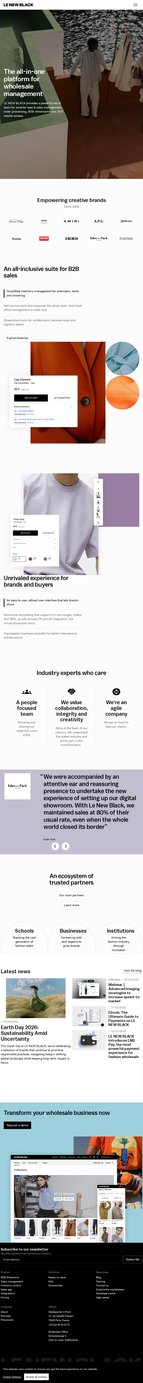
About (4, 1312)
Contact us (102, 1285)
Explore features (17, 338)
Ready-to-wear (57, 1277)
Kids (51, 1282)
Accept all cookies (36, 1376)
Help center (102, 1298)
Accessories (55, 1285)
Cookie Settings (12, 1376)
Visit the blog (133, 970)
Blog (98, 1277)
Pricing (5, 1298)
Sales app (6, 1290)
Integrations (8, 1293)
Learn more (71, 905)
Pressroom (7, 1320)
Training (100, 1282)
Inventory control (11, 1285)
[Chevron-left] (55, 846)
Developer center (106, 1293)
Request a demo (17, 1125)
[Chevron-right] (65, 846)
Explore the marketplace (110, 1290)
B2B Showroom (10, 1277)
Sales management (12, 1282)
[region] (71, 1372)
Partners (6, 1316)
